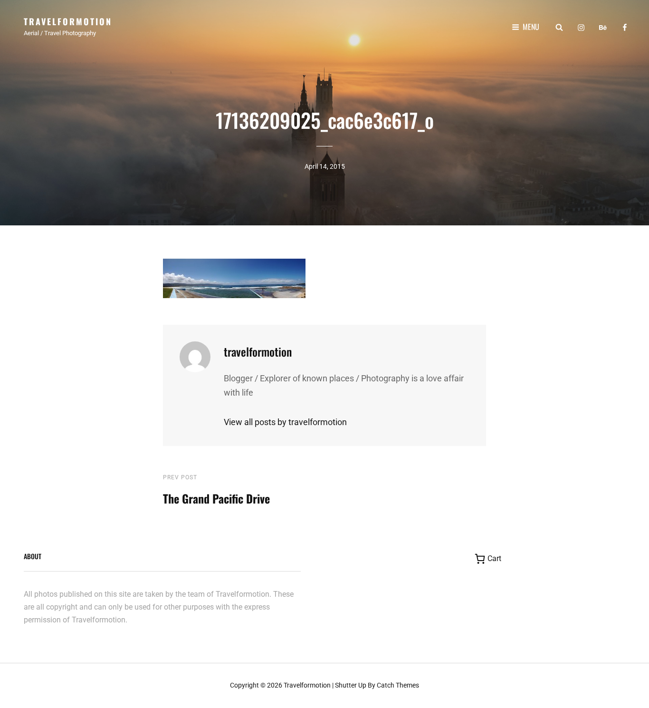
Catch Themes (398, 685)
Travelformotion (68, 21)
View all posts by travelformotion (285, 422)
